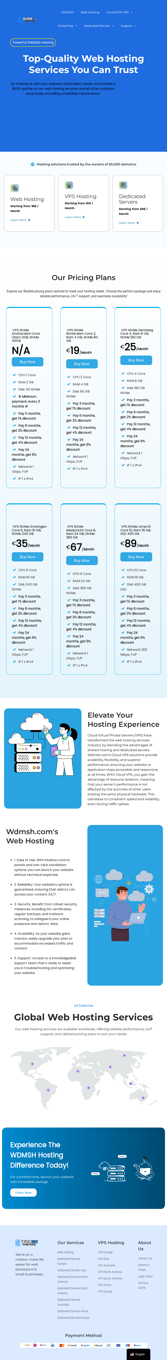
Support (126, 26)
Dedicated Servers (97, 26)
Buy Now (27, 361)
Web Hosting (90, 12)
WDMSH (67, 12)
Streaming (65, 26)
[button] (119, 12)
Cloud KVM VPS (117, 12)
